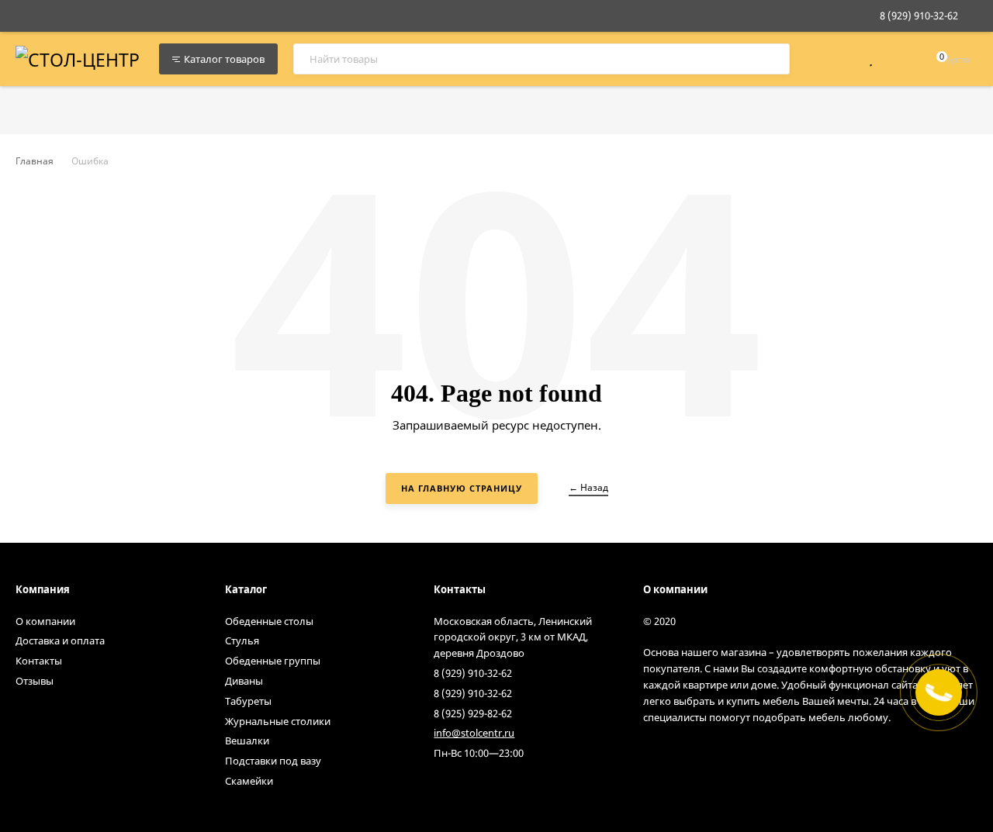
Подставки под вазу (273, 761)
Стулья (242, 640)
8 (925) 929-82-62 (473, 713)
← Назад (588, 487)
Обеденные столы (269, 621)
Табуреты (248, 701)
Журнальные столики (277, 721)
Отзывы (35, 681)
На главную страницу (461, 488)
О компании (45, 621)
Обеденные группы (272, 661)
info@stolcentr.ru (474, 733)
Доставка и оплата (60, 640)
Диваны (244, 681)
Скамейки (249, 781)
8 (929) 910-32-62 (919, 15)
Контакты (39, 661)
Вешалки (247, 740)
